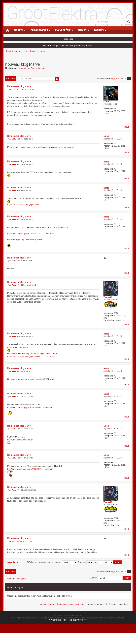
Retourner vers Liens (16, 579)
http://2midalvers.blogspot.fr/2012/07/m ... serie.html (30, 469)
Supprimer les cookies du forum (71, 604)
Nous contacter (78, 620)
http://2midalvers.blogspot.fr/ (20, 440)
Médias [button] (82, 30)
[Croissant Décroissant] (110, 562)
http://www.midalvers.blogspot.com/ (23, 204)
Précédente (12, 562)
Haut (126, 127)
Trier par (82, 562)
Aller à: (93, 577)
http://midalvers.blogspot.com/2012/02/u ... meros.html (31, 233)
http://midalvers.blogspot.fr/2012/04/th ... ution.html (29, 408)
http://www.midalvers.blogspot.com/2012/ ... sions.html (31, 356)
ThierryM (15, 285)
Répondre (10, 78)
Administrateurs (38, 68)
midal (14, 139)
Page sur (116, 78)
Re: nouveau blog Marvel (19, 86)
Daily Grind (30, 51)
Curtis (14, 89)
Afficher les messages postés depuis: (44, 562)
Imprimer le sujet (131, 55)
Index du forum (13, 51)
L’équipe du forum (47, 604)
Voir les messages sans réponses (58, 45)
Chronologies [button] (40, 30)
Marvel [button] (19, 30)
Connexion (68, 39)
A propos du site (58, 620)
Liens (42, 51)
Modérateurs (24, 68)
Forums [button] (99, 30)
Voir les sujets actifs (84, 45)
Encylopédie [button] (63, 30)
